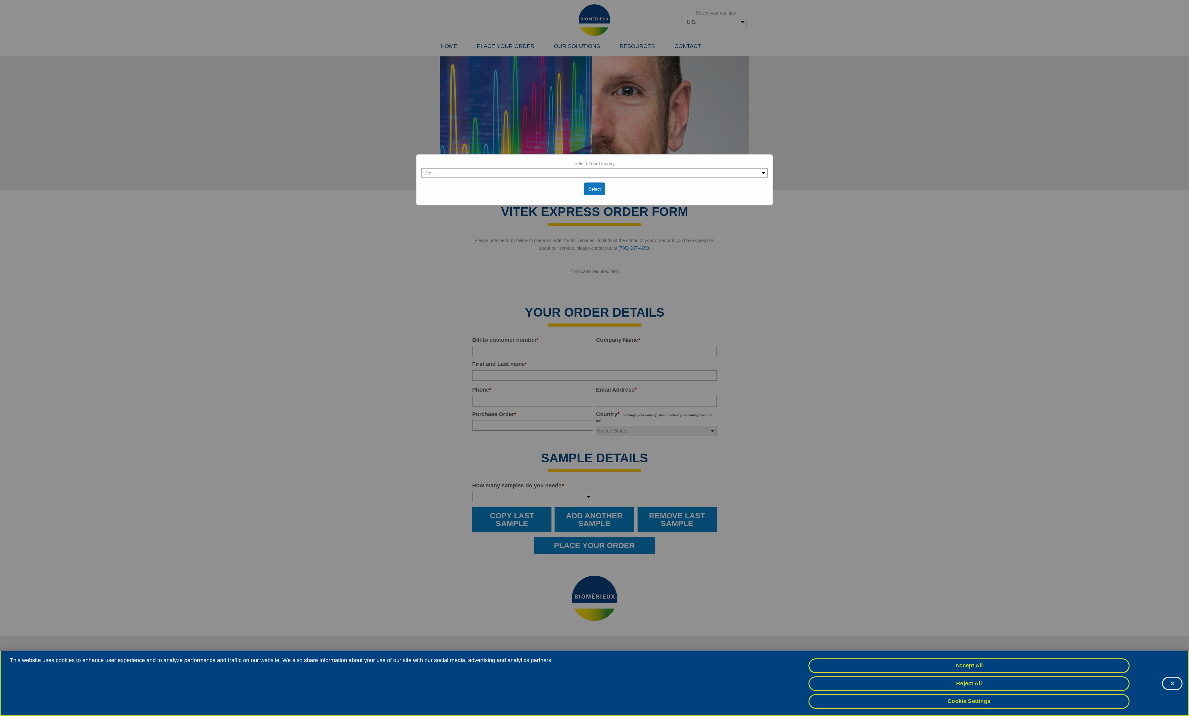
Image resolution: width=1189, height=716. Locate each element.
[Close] (1172, 683)
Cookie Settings (969, 701)
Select (595, 189)
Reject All (969, 683)
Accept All (969, 665)
